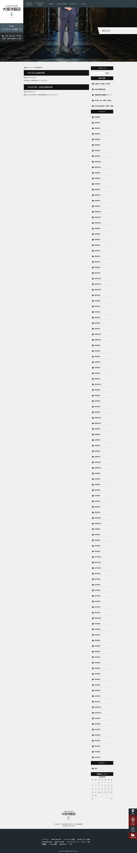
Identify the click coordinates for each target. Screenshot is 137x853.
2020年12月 (98, 417)
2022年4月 (97, 367)
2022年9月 (97, 345)
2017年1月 (97, 612)
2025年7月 (97, 184)
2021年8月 (97, 395)
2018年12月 (98, 518)
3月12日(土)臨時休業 (36, 73)
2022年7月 (97, 356)
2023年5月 (97, 312)
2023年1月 (97, 328)
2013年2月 (97, 757)
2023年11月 (98, 284)
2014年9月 (97, 673)
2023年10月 (98, 289)
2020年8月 (97, 434)
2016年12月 (98, 618)
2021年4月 (97, 406)
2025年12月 (98, 161)
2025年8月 (97, 178)
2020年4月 (97, 445)
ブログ (83, 3)
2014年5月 (97, 685)
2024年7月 (97, 239)
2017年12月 (98, 557)
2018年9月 (97, 529)
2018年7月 (97, 534)
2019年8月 (97, 479)
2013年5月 (97, 740)
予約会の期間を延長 (100, 89)
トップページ (45, 839)
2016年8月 (97, 629)
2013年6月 (97, 735)
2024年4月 (97, 256)
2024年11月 (98, 217)
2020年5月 (97, 440)
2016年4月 (97, 651)
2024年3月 (97, 262)
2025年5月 (97, 189)
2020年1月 (97, 456)
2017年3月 (97, 601)
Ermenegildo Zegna (39, 3)
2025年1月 (97, 206)
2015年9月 (97, 662)
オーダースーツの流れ (69, 839)
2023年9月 (97, 295)
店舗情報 (61, 3)
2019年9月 (97, 473)
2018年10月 (98, 523)
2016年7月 (97, 635)
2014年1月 (97, 701)
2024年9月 (97, 228)
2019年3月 (97, 501)
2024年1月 (97, 273)
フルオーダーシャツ (50, 3)
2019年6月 (97, 484)
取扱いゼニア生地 (59, 842)
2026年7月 (97, 122)
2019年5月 (97, 490)
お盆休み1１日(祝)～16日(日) (102, 83)
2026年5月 (97, 134)
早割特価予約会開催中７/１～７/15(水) (104, 95)
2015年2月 (97, 668)
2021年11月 (98, 384)
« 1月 (92, 798)
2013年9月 (97, 718)
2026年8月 (97, 117)
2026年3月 (97, 145)
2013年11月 (98, 712)
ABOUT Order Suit (28, 3)
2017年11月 (98, 562)
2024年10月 (98, 223)
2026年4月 (97, 139)
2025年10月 (98, 167)
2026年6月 (97, 128)
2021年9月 (97, 390)
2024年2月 (97, 267)
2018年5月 (97, 540)
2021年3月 (97, 412)
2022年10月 (98, 339)
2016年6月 (97, 640)
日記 (96, 768)
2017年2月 (97, 607)
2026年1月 (97, 156)
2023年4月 (97, 317)
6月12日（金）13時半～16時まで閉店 (104, 100)
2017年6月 (97, 584)
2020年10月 (98, 423)
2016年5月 (97, 646)
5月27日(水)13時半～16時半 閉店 (104, 106)
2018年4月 (97, 545)
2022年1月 (97, 378)
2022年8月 (97, 351)
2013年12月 (98, 707)
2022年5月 (97, 362)
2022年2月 (97, 373)
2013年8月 (97, 724)
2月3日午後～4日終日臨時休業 (40, 87)
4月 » (112, 798)
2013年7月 (97, 729)
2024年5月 (97, 250)
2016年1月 (97, 657)
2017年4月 (97, 596)
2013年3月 (97, 751)
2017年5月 (97, 590)
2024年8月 (97, 234)
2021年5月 (97, 401)
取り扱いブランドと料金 (84, 839)
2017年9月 (97, 573)
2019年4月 (97, 495)
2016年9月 (97, 623)
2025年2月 (97, 200)
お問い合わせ (72, 3)
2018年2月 (97, 551)
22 (99, 792)
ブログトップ (102, 68)
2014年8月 (97, 679)
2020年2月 (97, 451)
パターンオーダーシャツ (72, 842)
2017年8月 (97, 579)
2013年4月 (97, 746)
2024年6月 (97, 245)
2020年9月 (97, 429)
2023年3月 (97, 323)
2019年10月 (98, 468)
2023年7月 (97, 306)
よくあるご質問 (53, 844)
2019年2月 (97, 506)
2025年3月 (97, 195)
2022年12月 (98, 334)
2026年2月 (97, 150)
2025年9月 (97, 172)
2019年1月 (97, 512)
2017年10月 (98, 568)
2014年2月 (97, 696)
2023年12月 (98, 278)
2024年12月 (98, 211)
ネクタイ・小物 (85, 842)
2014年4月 (97, 690)
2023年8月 (97, 301)
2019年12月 (98, 462)
